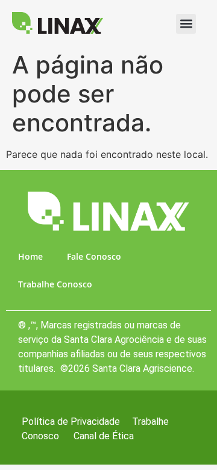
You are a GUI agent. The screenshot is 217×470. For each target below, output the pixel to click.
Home (30, 256)
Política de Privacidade (71, 421)
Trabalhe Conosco (55, 284)
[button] (186, 24)
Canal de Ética (104, 436)
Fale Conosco (94, 256)
